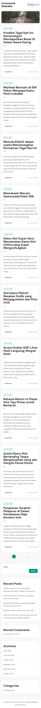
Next (27, 556)
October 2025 (8, 673)
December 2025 (9, 664)
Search (5, 567)
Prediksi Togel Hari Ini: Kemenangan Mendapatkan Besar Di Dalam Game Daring (19, 37)
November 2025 (9, 669)
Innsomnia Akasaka (8, 5)
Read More (8, 72)
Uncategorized (8, 690)
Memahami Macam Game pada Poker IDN (18, 194)
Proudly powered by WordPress (14, 702)
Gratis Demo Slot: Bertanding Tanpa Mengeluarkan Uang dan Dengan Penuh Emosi (20, 458)
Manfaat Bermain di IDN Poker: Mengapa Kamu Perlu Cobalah (20, 91)
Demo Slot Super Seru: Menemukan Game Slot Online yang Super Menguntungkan (19, 243)
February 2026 (8, 655)
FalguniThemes (20, 705)
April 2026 (7, 651)
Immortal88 (34, 72)
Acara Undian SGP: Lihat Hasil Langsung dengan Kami (20, 351)
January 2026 (8, 660)
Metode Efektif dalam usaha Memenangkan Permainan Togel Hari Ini (20, 145)
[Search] (38, 4)
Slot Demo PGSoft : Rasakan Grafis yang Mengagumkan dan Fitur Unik (20, 297)
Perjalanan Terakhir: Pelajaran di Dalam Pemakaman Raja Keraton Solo (17, 512)
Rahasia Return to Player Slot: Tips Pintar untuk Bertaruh (20, 402)
